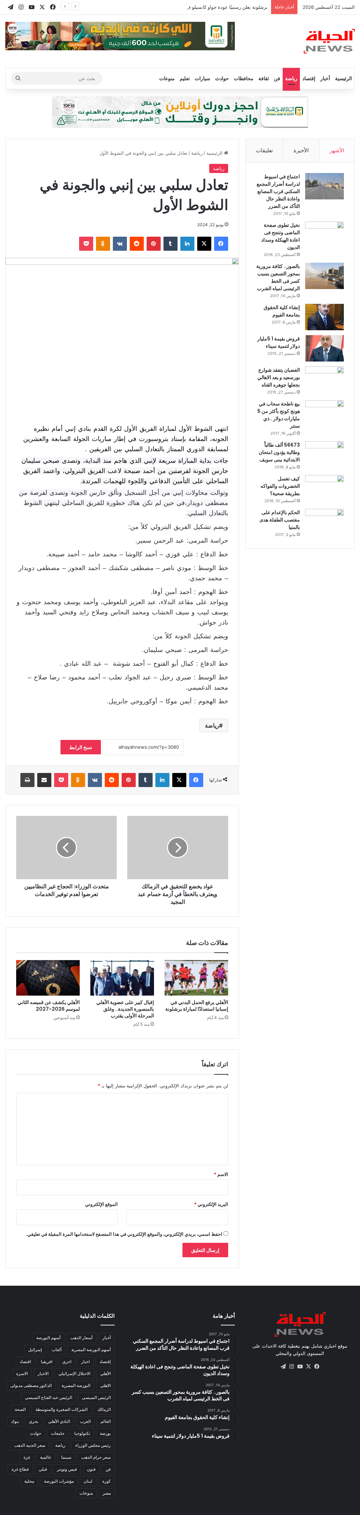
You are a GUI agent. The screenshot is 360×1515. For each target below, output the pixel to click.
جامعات (57, 1433)
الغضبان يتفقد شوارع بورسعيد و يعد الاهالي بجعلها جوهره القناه (278, 377)
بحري (33, 1421)
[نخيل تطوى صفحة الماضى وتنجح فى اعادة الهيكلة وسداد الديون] (324, 235)
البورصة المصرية (76, 1385)
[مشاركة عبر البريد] (44, 780)
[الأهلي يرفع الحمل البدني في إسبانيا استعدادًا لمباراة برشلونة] (196, 978)
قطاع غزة (20, 1469)
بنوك (15, 1421)
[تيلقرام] (283, 1366)
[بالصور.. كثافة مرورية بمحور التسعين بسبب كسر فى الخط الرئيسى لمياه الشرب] (324, 276)
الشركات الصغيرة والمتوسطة (62, 1409)
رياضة (291, 78)
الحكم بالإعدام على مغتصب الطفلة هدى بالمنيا (279, 520)
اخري (66, 1361)
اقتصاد (25, 1361)
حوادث (222, 78)
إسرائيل (35, 1349)
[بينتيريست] (154, 244)
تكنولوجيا (82, 1433)
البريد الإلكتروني (211, 1204)
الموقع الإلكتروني (101, 1204)
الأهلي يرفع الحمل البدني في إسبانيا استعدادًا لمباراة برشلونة (196, 1005)
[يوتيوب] (300, 1366)
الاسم (221, 1174)
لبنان (88, 1481)
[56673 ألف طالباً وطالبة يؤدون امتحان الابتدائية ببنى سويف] (324, 454)
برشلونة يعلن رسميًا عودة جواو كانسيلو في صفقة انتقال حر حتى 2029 (199, 7)
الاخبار (43, 1373)
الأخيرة (301, 150)
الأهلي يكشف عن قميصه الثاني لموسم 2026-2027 (49, 1005)
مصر (107, 1493)
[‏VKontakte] (120, 244)
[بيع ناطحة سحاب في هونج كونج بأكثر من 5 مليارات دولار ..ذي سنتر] (324, 413)
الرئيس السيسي (96, 1397)
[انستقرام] (291, 1366)
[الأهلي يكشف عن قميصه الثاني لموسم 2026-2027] (48, 978)
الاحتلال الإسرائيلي (74, 1373)
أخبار (325, 78)
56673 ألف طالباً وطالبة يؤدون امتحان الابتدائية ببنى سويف (279, 452)
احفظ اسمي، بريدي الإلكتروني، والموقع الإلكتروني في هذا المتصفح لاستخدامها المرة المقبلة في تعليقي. (124, 1234)
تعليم (185, 78)
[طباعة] (27, 780)
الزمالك (104, 1409)
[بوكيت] (86, 244)
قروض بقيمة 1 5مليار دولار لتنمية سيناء (278, 342)
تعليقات (264, 150)
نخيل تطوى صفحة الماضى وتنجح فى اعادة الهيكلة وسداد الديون (280, 236)
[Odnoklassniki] (103, 244)
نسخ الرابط (80, 747)
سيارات (202, 78)
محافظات (243, 78)
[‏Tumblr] (170, 244)
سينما (66, 1457)
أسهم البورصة (48, 1337)
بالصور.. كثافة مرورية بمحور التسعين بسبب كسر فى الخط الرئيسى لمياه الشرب (278, 277)
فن (277, 78)
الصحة (20, 1409)
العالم (106, 1421)
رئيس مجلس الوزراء (93, 1445)
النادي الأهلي (59, 1421)
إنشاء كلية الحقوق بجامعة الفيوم (282, 311)
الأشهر (337, 150)
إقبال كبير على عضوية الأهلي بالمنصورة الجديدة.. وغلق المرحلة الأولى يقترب (125, 1009)
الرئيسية (343, 78)
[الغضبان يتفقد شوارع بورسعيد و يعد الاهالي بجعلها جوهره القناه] (324, 379)
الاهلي (105, 1385)
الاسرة (22, 1373)
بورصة (105, 1433)
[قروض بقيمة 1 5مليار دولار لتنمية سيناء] (324, 348)
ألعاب (57, 1349)
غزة (27, 1457)
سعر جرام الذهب (96, 1457)
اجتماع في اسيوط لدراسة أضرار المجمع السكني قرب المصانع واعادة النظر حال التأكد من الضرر (278, 191)
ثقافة (263, 78)
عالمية (45, 1457)
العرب (85, 1421)
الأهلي (105, 1373)
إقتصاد (308, 78)
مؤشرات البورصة (59, 1481)
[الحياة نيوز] (329, 41)
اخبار (85, 1361)
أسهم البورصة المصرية (91, 1349)
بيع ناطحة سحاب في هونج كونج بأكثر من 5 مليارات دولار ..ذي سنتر (278, 414)
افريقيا (46, 1361)
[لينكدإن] (187, 244)
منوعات (167, 78)
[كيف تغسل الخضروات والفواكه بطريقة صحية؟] (324, 488)
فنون (91, 1469)
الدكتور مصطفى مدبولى (31, 1385)
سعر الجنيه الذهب (29, 1445)
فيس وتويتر (67, 1469)
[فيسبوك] (221, 244)
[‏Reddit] (137, 244)
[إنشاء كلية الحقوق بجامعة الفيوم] (324, 317)
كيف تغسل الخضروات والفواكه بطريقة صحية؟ (280, 486)
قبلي (43, 1469)
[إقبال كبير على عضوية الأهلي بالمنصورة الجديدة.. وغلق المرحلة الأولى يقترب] (122, 978)
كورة (106, 1481)
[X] (204, 244)
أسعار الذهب (81, 1337)
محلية (29, 1481)
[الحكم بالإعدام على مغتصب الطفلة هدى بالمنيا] (324, 522)
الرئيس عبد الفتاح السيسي (48, 1397)
